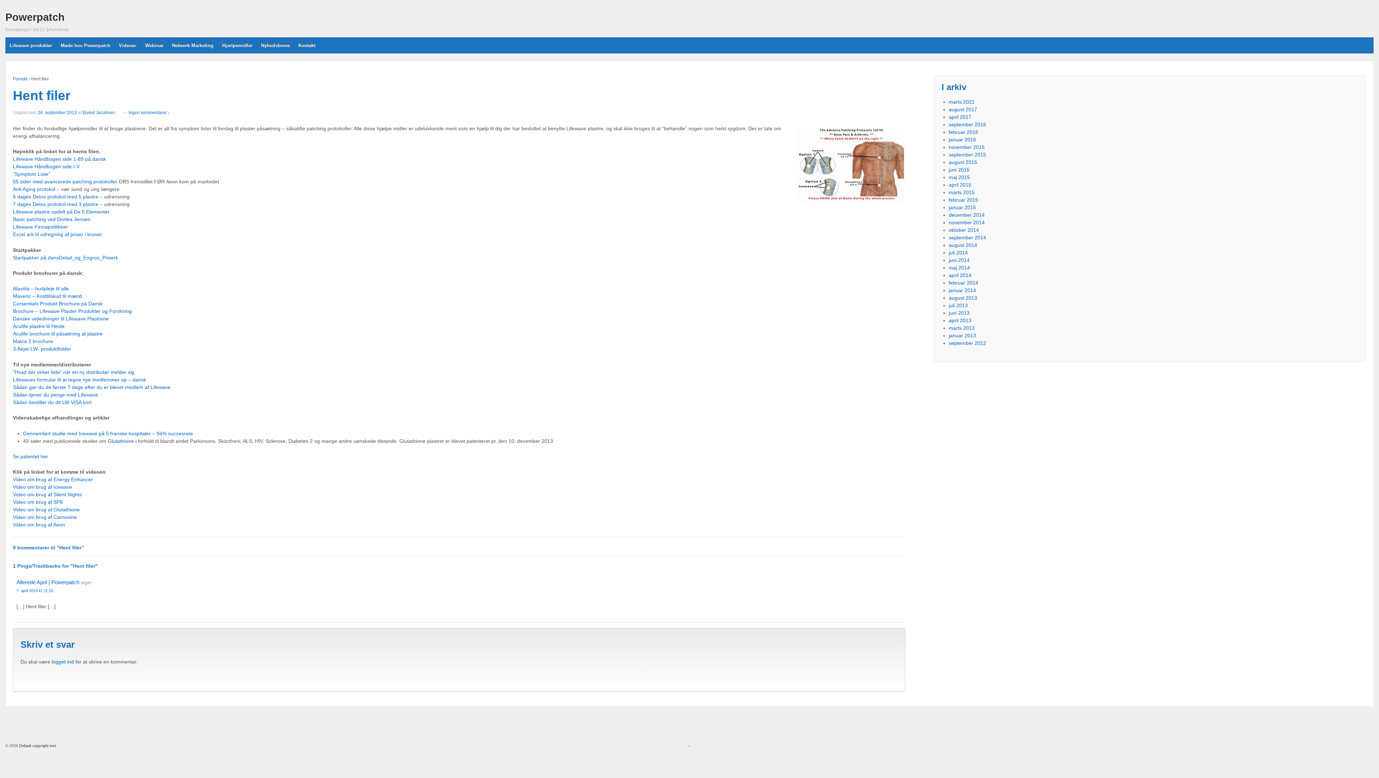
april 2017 (960, 117)
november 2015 (967, 147)
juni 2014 (959, 260)
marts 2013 (962, 328)
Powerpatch (35, 17)
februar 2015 (963, 200)
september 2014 (967, 237)
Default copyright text (37, 746)
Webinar (154, 45)
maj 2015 (959, 177)
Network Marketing (192, 45)
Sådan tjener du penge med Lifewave (55, 395)
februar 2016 (963, 132)
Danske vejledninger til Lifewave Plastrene (61, 319)
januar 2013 (962, 335)
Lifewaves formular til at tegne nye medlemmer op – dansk (79, 380)
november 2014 (967, 222)
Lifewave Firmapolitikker (40, 227)
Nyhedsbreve (275, 45)
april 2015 (960, 185)
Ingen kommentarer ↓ (149, 112)
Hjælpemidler (237, 45)
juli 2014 (958, 253)
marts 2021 (962, 102)
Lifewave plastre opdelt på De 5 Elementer (61, 212)
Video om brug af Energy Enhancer (53, 479)
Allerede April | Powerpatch (48, 582)
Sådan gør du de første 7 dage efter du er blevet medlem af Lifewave (92, 387)
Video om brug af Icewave (42, 487)
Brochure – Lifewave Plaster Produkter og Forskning (72, 311)
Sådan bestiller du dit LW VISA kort (52, 402)
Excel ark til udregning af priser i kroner (57, 234)
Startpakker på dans (36, 258)
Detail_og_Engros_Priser (87, 258)
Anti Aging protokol (34, 189)
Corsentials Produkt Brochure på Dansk (58, 303)
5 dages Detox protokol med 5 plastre (55, 197)
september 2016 (967, 124)
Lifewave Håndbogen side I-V (46, 166)
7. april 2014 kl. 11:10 (35, 591)
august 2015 (963, 162)
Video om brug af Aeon (39, 525)
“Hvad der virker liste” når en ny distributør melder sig (73, 372)
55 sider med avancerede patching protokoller (65, 181)
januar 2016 (962, 139)
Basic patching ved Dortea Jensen (51, 219)
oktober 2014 (964, 230)
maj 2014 (959, 268)
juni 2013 (959, 313)
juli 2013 (958, 305)
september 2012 (967, 343)
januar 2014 (962, 290)
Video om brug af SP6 (38, 502)
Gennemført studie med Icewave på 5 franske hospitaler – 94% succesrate (108, 433)
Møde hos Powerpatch (85, 45)
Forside (20, 78)
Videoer (127, 45)
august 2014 (963, 245)
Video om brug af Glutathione (46, 509)
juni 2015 (959, 170)
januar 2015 (962, 207)
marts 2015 (962, 192)
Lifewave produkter (31, 45)
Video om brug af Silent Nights (47, 494)
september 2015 (967, 155)
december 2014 (967, 215)
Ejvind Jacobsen (99, 112)
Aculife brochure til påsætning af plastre (58, 334)
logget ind (63, 662)
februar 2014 (963, 283)
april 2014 (960, 275)
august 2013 (963, 298)
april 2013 (960, 320)
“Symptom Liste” (31, 174)
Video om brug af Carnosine (45, 517)
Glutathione (121, 441)
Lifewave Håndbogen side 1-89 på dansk (59, 159)
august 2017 (963, 109)
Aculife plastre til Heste (39, 326)
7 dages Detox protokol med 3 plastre (55, 204)
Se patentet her (30, 456)
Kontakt (306, 45)
